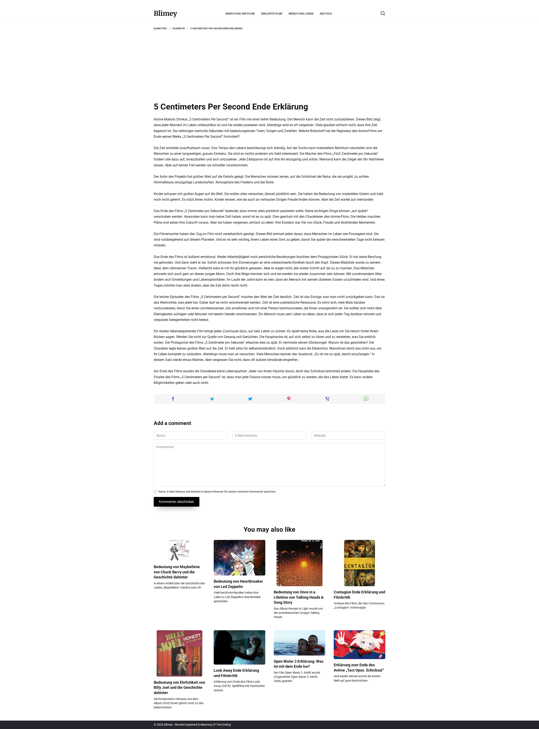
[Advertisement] (269, 66)
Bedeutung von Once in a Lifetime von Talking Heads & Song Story (299, 597)
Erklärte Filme (271, 13)
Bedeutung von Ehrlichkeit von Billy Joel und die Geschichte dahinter (179, 687)
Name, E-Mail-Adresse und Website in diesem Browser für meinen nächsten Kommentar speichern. (217, 491)
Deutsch (326, 13)
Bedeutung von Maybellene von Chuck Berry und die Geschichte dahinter (177, 572)
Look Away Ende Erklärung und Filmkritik (236, 673)
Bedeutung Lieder (301, 13)
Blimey (165, 13)
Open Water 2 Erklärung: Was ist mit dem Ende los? (298, 664)
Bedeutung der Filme (240, 13)
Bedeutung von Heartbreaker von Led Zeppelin (238, 584)
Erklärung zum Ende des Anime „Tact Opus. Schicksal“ (359, 667)
